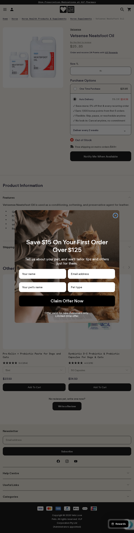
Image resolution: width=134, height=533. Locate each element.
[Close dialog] (115, 215)
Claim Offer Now (67, 300)
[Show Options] (111, 287)
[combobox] (90, 287)
